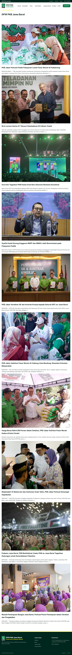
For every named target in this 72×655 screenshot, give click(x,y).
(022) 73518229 (67, 1)
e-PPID (58, 5)
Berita (31, 5)
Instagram (51, 1)
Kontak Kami (66, 5)
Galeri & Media (38, 5)
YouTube (56, 1)
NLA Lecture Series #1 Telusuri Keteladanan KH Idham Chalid (27, 126)
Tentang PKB (24, 5)
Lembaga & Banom (47, 5)
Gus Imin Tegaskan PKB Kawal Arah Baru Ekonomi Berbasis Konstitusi (30, 185)
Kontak (61, 1)
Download (54, 5)
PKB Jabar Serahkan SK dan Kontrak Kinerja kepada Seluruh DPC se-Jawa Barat (35, 305)
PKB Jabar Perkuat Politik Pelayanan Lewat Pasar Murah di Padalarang (31, 68)
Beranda (19, 5)
